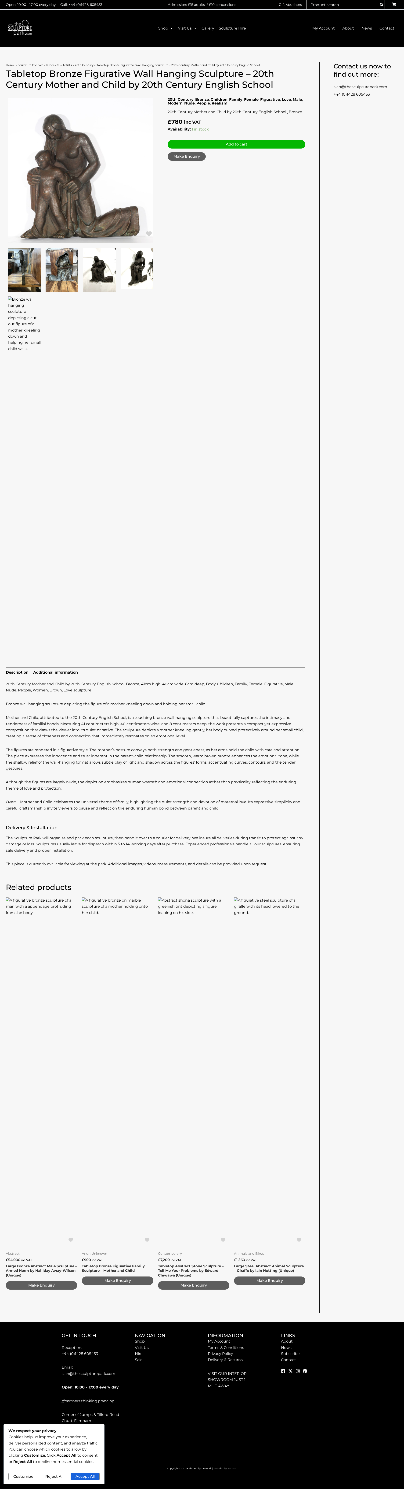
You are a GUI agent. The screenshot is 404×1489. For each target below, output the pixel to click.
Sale (139, 1360)
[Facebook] (283, 1371)
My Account (219, 1341)
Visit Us (185, 28)
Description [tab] (17, 672)
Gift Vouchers (290, 4)
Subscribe (290, 1353)
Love (286, 99)
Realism (219, 103)
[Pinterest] (305, 1371)
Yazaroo (232, 1468)
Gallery (208, 28)
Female (251, 99)
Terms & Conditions (226, 1347)
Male (297, 99)
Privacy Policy (220, 1353)
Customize (23, 1476)
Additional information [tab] (55, 672)
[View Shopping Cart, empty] (394, 5)
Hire (139, 1353)
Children (219, 99)
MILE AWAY (218, 1386)
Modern (175, 103)
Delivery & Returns (225, 1360)
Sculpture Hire (232, 28)
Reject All (54, 1476)
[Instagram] (298, 1371)
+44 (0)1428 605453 (85, 4)
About (287, 1341)
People (203, 103)
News (286, 1347)
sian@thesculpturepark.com (360, 87)
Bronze (202, 99)
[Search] (382, 4)
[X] (290, 1371)
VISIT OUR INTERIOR (227, 1373)
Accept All (85, 1476)
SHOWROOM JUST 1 (226, 1379)
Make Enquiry (186, 156)
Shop (163, 28)
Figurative (270, 99)
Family (235, 99)
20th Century (181, 99)
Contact (288, 1360)
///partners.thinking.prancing (88, 1401)
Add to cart (236, 144)
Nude (189, 103)
